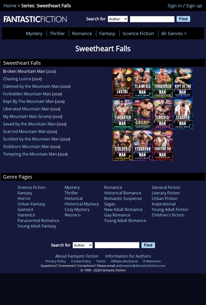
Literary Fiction (166, 193)
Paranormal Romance (38, 220)
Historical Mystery (82, 204)
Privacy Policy (55, 261)
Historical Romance (122, 193)
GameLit (25, 209)
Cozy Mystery (77, 209)
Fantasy (107, 33)
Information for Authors (128, 256)
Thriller (57, 33)
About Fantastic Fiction (76, 256)
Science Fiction (138, 33)
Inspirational (164, 204)
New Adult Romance (123, 209)
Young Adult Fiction (170, 209)
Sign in (175, 6)
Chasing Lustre (17, 79)
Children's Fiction (168, 215)
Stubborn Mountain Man (26, 146)
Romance (82, 33)
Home (10, 6)
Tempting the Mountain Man (30, 154)
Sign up (194, 6)
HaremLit (26, 215)
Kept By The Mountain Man (28, 101)
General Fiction (166, 187)
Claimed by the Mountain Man (31, 86)
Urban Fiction (164, 198)
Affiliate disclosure (124, 261)
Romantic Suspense (123, 198)
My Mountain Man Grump (27, 116)
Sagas (109, 204)
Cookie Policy (81, 261)
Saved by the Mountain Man (29, 124)
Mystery (34, 33)
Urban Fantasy (31, 204)
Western (73, 215)
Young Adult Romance (125, 220)
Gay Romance (117, 215)
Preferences (152, 261)
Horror (24, 198)
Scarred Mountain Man (24, 131)
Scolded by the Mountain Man (31, 139)
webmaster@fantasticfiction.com (140, 265)
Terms (101, 261)
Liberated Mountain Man (26, 109)
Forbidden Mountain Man (27, 94)
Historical (74, 198)
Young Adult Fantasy (37, 226)
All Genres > (175, 33)
